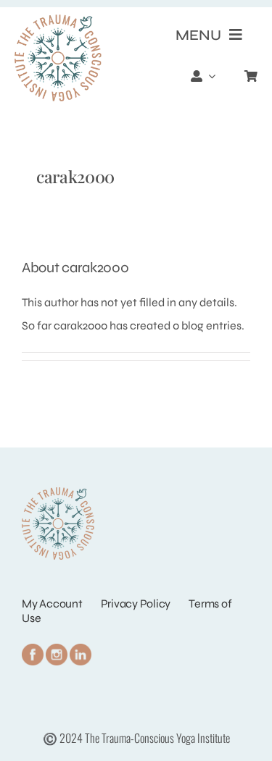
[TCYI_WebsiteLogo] (58, 20)
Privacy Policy (136, 603)
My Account (52, 603)
